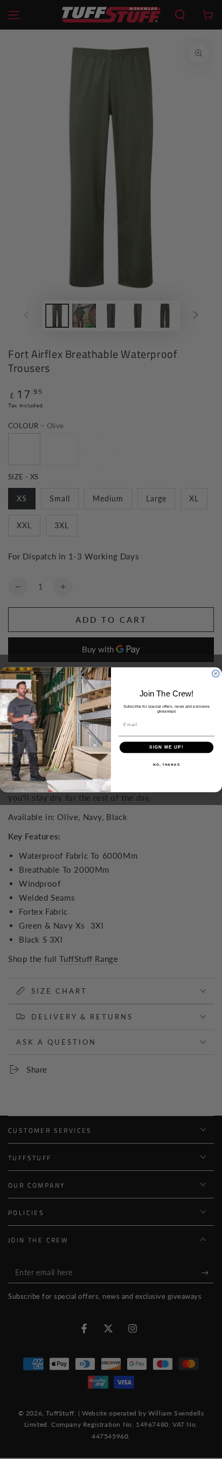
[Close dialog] (215, 673)
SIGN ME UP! (166, 747)
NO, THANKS (166, 764)
